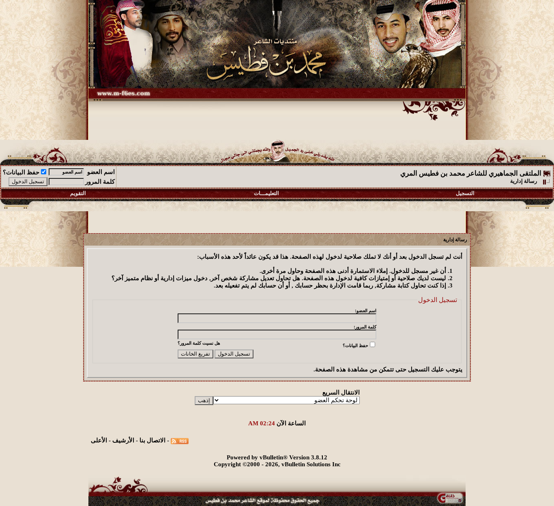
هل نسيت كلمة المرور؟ (199, 343)
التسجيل (465, 193)
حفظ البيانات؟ (21, 172)
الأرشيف (123, 440)
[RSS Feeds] (180, 440)
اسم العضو (101, 172)
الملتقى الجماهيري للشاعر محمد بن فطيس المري (470, 173)
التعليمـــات (266, 193)
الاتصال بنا (152, 440)
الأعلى (99, 440)
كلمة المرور (100, 181)
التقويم (78, 193)
